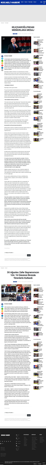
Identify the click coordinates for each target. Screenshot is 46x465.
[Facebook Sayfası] (1, 441)
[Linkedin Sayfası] (9, 441)
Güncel (34, 1)
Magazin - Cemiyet (25, 445)
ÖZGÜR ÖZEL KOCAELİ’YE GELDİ (39, 102)
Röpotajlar (30, 1)
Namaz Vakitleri (34, 439)
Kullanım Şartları (3, 453)
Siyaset (26, 1)
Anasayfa (2, 22)
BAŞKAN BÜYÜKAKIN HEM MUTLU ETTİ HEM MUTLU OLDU (40, 134)
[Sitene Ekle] (3, 443)
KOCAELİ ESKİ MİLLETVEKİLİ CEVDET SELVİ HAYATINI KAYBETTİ (39, 119)
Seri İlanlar (34, 445)
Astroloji (41, 442)
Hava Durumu (34, 437)
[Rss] (11, 441)
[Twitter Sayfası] (3, 441)
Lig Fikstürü (34, 442)
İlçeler (22, 1)
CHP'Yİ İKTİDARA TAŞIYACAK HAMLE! (40, 140)
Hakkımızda (3, 447)
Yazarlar (19, 441)
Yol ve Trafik (34, 438)
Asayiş (25, 443)
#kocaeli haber (7, 408)
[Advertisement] (23, 13)
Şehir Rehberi (34, 447)
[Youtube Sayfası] (7, 441)
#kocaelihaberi (7, 248)
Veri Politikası (3, 449)
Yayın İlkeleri (3, 448)
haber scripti (2, 463)
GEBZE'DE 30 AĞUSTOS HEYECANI (39, 74)
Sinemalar (33, 444)
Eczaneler (33, 440)
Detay (35, 463)
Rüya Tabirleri (42, 440)
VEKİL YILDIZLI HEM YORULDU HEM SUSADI (40, 107)
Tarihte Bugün (34, 443)
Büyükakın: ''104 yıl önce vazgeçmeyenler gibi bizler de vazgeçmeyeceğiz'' (40, 50)
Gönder (29, 255)
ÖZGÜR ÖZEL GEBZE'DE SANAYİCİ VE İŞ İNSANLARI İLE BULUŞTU (40, 96)
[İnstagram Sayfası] (5, 441)
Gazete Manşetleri (34, 449)
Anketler (41, 438)
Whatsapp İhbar (3, 454)
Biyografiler (42, 439)
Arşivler (19, 443)
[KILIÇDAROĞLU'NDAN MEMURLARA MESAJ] (16, 44)
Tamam (39, 463)
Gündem (25, 442)
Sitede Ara (41, 437)
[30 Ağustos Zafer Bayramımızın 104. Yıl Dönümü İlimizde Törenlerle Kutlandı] (16, 292)
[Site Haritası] (1, 443)
